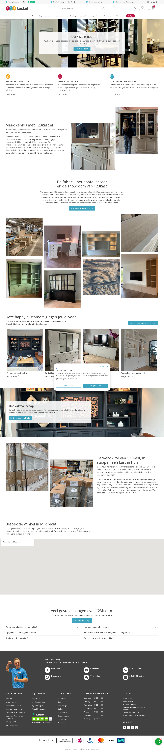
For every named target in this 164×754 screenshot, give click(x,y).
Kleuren (60, 702)
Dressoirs (61, 723)
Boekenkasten (63, 716)
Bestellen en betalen (13, 705)
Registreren (36, 698)
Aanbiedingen (63, 705)
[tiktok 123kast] (136, 727)
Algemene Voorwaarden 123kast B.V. (15, 717)
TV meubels (62, 719)
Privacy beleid (11, 722)
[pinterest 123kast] (132, 727)
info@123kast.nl (130, 704)
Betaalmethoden (12, 702)
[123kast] (17, 8)
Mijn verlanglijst (38, 705)
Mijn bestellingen (38, 702)
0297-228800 (128, 701)
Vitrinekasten (63, 712)
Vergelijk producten (39, 709)
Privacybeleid (103, 366)
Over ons (9, 698)
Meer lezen (11, 94)
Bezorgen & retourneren (15, 709)
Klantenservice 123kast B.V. (16, 712)
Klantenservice (152, 2)
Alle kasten (62, 698)
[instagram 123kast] (128, 727)
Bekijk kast (12, 376)
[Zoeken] (103, 8)
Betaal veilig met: (47, 740)
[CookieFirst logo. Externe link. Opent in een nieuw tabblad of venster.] (56, 368)
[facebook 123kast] (124, 727)
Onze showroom (12, 725)
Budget (60, 709)
